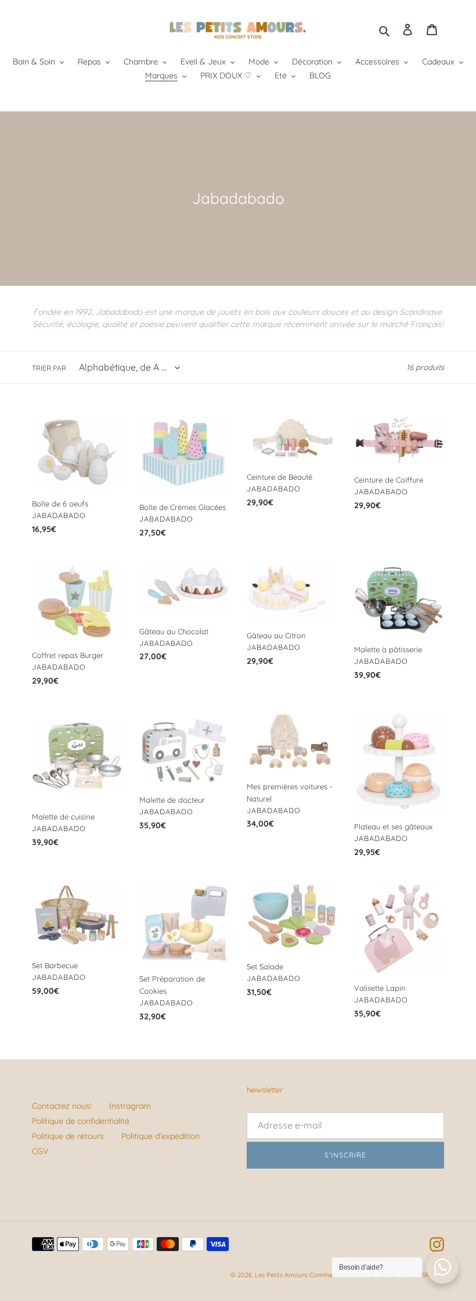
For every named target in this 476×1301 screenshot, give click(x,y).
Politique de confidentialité (80, 1121)
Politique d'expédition (160, 1136)
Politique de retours (68, 1136)
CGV (40, 1151)
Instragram (130, 1106)
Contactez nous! (62, 1106)
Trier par (49, 368)
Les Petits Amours (281, 1275)
